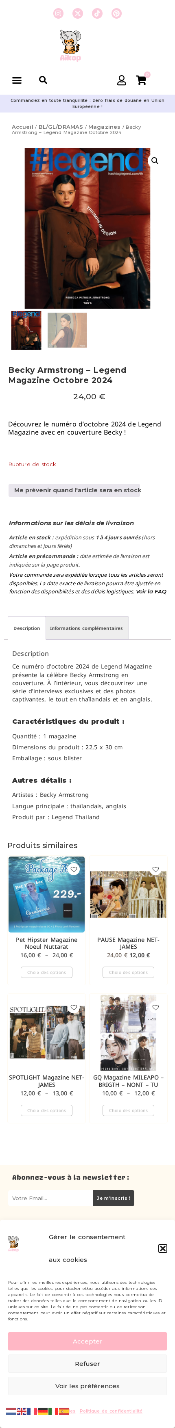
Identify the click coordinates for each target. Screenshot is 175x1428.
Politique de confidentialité (111, 1411)
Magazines (104, 126)
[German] (43, 1410)
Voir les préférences (87, 1386)
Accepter (88, 1341)
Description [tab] (26, 628)
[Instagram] (58, 13)
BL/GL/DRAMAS (61, 126)
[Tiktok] (97, 13)
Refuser (87, 1363)
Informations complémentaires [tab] (86, 628)
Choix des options (46, 972)
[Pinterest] (117, 13)
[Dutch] (11, 1410)
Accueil (22, 126)
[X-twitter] (77, 13)
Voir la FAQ (151, 591)
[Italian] (53, 1410)
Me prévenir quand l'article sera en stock (77, 490)
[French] (32, 1410)
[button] (163, 1248)
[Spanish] (64, 1410)
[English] (22, 1410)
